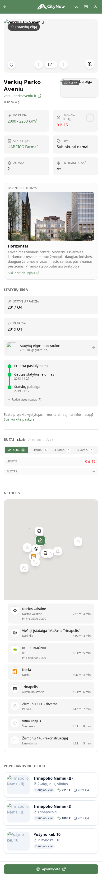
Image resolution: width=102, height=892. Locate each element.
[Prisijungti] (95, 6)
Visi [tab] (52, 440)
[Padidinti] (89, 64)
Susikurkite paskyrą (19, 419)
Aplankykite (51, 869)
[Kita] (63, 64)
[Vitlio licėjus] (78, 541)
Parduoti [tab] (37, 440)
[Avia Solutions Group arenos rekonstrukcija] (24, 568)
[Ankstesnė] (38, 64)
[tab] (16, 450)
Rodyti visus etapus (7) (26, 399)
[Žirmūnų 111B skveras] (57, 551)
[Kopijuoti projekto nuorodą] (76, 6)
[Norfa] (33, 556)
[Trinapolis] (39, 531)
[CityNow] (51, 7)
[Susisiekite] (86, 6)
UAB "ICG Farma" (23, 146)
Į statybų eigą (26, 27)
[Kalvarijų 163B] (27, 548)
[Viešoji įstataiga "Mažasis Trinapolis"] (36, 549)
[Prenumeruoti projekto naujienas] (11, 65)
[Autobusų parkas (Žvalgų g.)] (45, 553)
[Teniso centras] (35, 562)
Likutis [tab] (21, 440)
